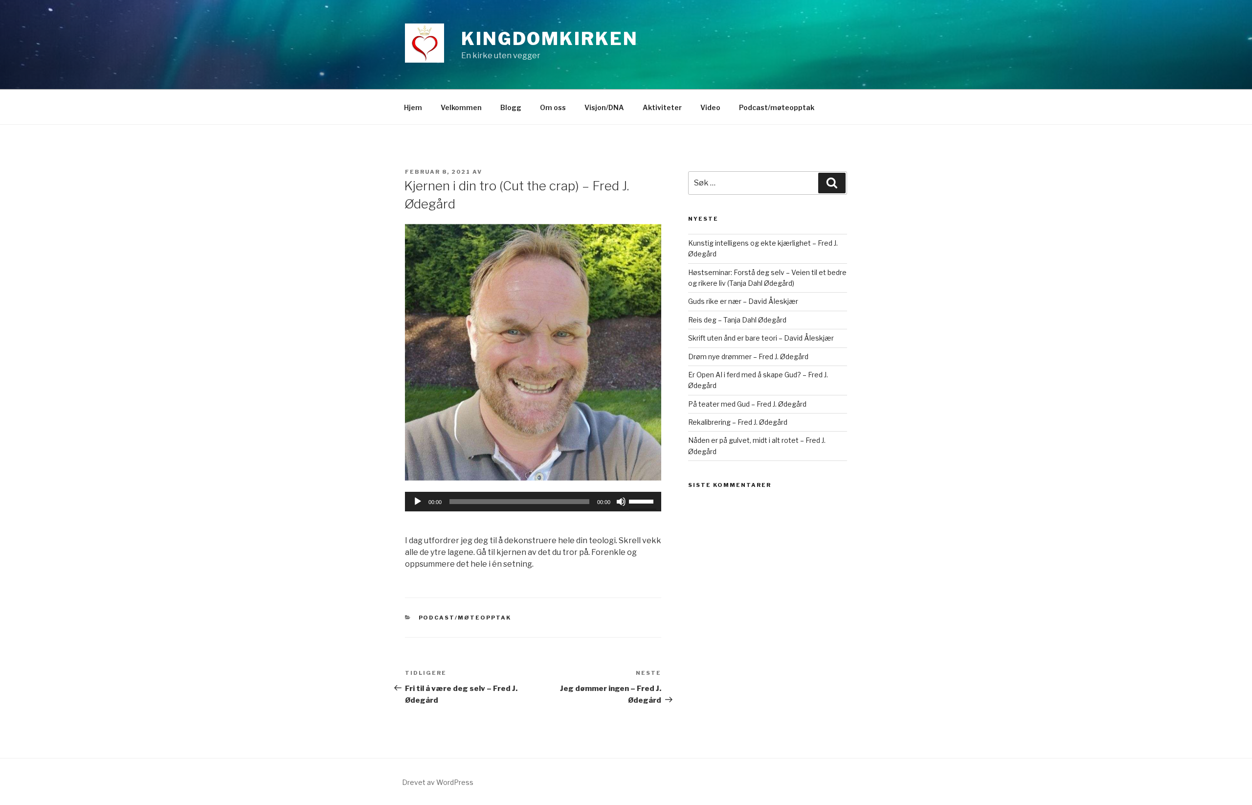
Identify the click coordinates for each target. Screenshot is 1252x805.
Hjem (413, 107)
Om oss (553, 107)
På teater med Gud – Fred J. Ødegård (747, 404)
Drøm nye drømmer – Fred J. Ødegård (748, 356)
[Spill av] (418, 501)
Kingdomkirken (549, 38)
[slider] (642, 500)
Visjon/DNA (604, 107)
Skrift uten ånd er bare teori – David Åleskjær (761, 338)
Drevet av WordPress (437, 782)
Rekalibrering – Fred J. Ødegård (737, 422)
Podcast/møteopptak (776, 107)
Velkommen (461, 107)
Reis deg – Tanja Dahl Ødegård (737, 320)
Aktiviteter (662, 107)
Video (710, 107)
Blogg (510, 107)
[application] (533, 501)
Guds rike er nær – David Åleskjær (743, 301)
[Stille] (621, 501)
